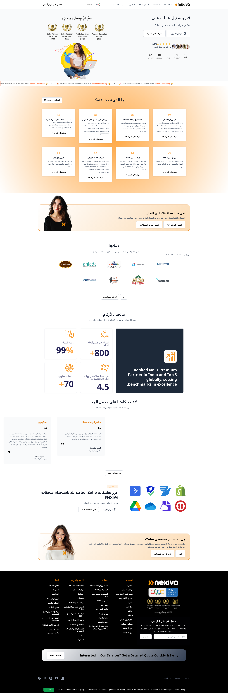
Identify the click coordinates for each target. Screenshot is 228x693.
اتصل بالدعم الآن (174, 224)
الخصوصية (178, 678)
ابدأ (180, 553)
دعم (124, 4)
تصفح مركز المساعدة (149, 224)
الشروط (187, 678)
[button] (168, 4)
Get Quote (55, 655)
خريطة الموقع (168, 678)
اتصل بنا (116, 4)
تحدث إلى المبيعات (162, 553)
